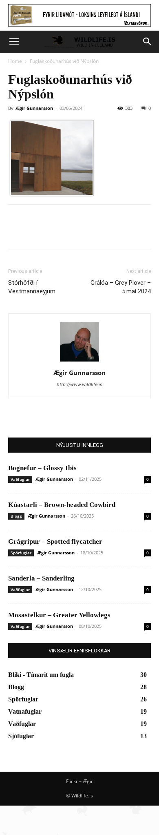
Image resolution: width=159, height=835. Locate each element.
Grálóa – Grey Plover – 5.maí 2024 (121, 287)
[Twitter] (35, 233)
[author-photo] (79, 361)
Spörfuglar (21, 553)
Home (15, 61)
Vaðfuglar (20, 479)
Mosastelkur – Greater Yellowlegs (59, 615)
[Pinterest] (54, 233)
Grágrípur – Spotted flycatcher (55, 541)
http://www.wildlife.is (79, 384)
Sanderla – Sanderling (41, 578)
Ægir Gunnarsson (34, 108)
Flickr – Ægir (79, 781)
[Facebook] (16, 233)
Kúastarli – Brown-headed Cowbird (61, 505)
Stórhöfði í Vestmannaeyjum (31, 287)
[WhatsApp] (72, 233)
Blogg (16, 516)
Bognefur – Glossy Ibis (42, 468)
